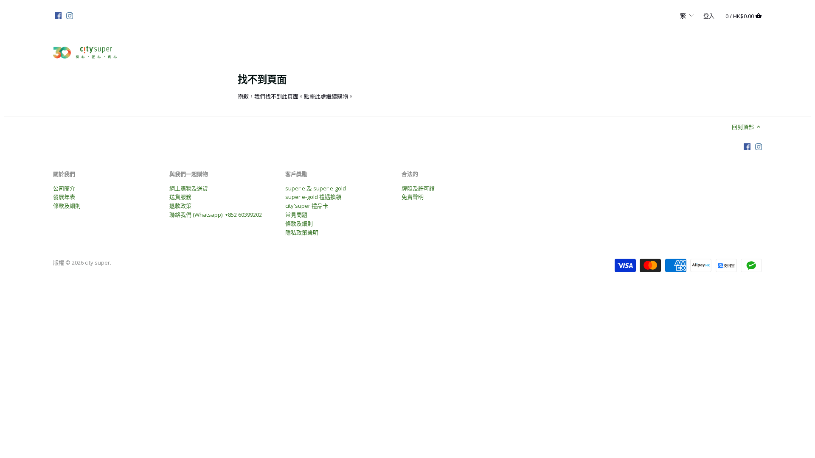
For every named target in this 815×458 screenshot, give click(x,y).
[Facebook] (58, 15)
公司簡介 (64, 188)
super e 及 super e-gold (315, 188)
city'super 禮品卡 (306, 205)
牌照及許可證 (418, 188)
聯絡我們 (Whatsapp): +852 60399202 (215, 214)
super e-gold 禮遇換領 (313, 197)
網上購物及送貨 (188, 188)
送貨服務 (180, 197)
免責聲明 (413, 197)
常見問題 (296, 214)
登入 (708, 15)
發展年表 (64, 197)
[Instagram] (69, 15)
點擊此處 (315, 96)
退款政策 (180, 205)
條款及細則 (67, 205)
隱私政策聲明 (301, 232)
